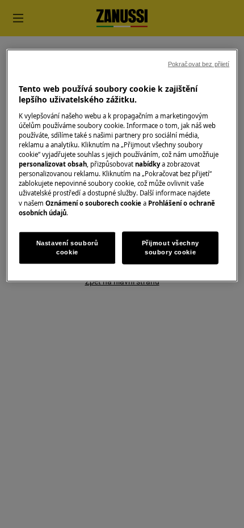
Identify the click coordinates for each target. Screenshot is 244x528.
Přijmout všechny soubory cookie (170, 247)
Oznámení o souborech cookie (93, 202)
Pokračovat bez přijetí (198, 63)
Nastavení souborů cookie (67, 247)
